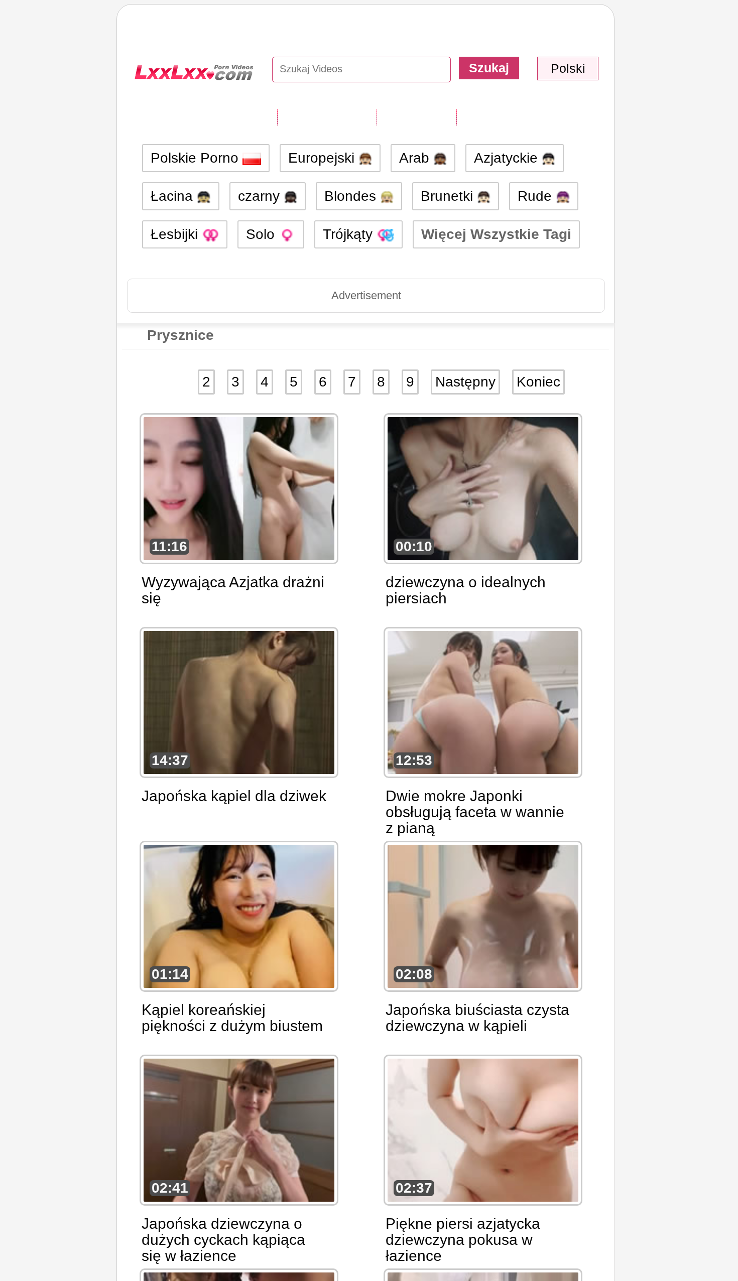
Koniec (538, 382)
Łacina (174, 196)
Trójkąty (350, 234)
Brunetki (449, 196)
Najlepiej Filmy (505, 116)
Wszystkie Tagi (327, 116)
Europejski (323, 158)
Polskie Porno (196, 158)
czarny (261, 196)
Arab (416, 158)
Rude (537, 196)
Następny (465, 382)
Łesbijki (176, 234)
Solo (262, 234)
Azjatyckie (508, 158)
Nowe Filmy (416, 116)
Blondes (352, 196)
